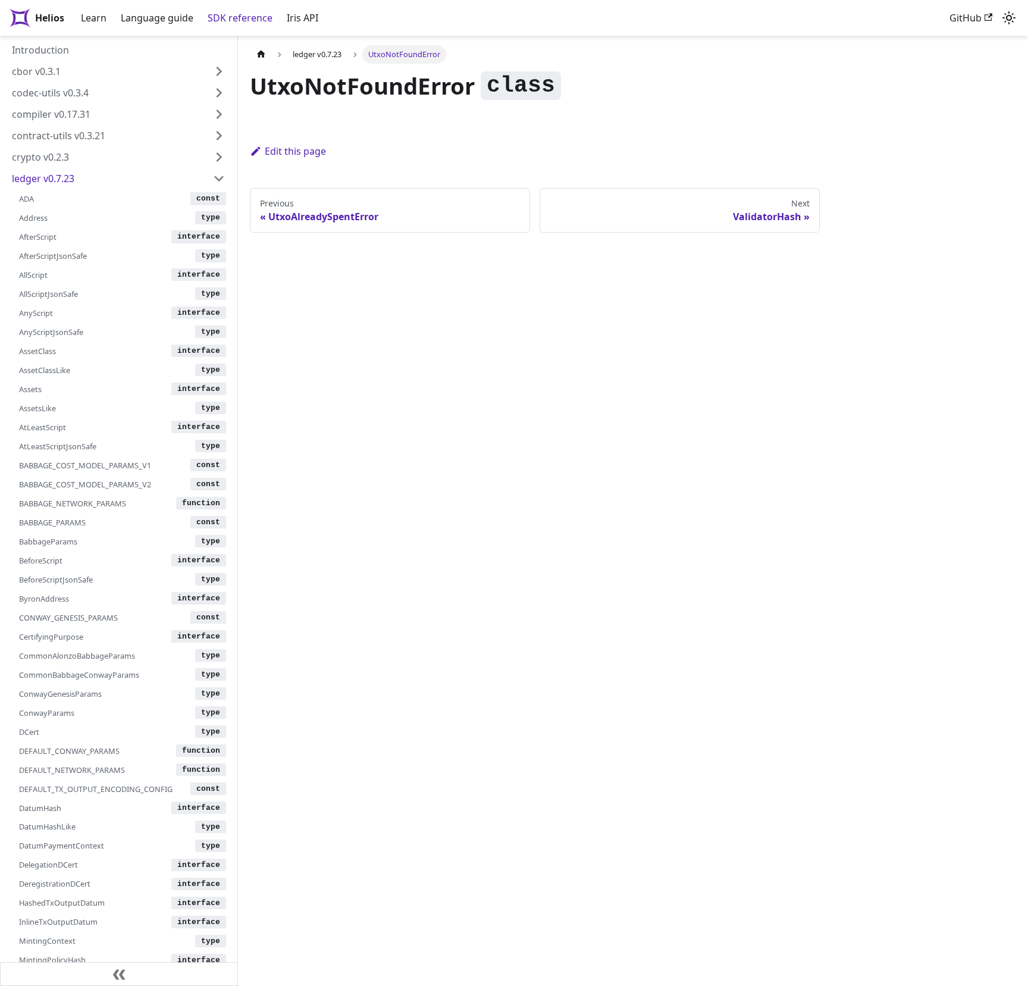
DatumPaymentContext (61, 845)
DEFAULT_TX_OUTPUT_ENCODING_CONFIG (96, 789)
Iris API (302, 17)
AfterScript (38, 236)
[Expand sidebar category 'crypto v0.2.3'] (219, 157)
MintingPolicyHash (52, 959)
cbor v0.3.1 (36, 71)
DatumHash (40, 808)
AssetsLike (37, 408)
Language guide (157, 17)
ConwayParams (46, 713)
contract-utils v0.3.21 (58, 135)
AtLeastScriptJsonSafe (57, 446)
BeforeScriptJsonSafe (56, 579)
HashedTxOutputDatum (62, 902)
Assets (30, 389)
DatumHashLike (47, 826)
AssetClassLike (44, 370)
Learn (93, 17)
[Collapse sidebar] (119, 974)
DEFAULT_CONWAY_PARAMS (69, 751)
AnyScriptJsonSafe (51, 332)
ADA (26, 198)
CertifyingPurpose (51, 636)
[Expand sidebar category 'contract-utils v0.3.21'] (219, 135)
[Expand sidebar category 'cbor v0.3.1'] (219, 71)
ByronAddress (44, 598)
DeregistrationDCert (54, 883)
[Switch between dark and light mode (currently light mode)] (1008, 17)
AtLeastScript (42, 427)
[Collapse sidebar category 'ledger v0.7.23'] (219, 178)
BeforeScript (40, 560)
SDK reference (240, 17)
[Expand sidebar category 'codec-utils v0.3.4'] (219, 92)
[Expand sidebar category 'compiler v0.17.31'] (219, 114)
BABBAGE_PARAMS (52, 522)
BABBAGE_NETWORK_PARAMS (72, 503)
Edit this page (295, 151)
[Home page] (261, 54)
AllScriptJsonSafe (48, 294)
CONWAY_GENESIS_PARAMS (68, 617)
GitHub (965, 17)
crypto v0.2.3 (40, 157)
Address (33, 217)
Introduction (40, 50)
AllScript (33, 275)
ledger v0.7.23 (43, 178)
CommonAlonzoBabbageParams (77, 655)
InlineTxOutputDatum (58, 921)
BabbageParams (48, 541)
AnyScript (36, 313)
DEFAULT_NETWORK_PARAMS (72, 770)
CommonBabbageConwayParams (79, 674)
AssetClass (37, 351)
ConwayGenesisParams (60, 693)
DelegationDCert (48, 864)
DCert (29, 732)
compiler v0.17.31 (51, 114)
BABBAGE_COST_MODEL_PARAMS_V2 (85, 484)
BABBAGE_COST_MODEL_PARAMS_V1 (85, 465)
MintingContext (47, 940)
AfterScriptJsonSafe (53, 256)
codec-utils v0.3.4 (50, 92)
